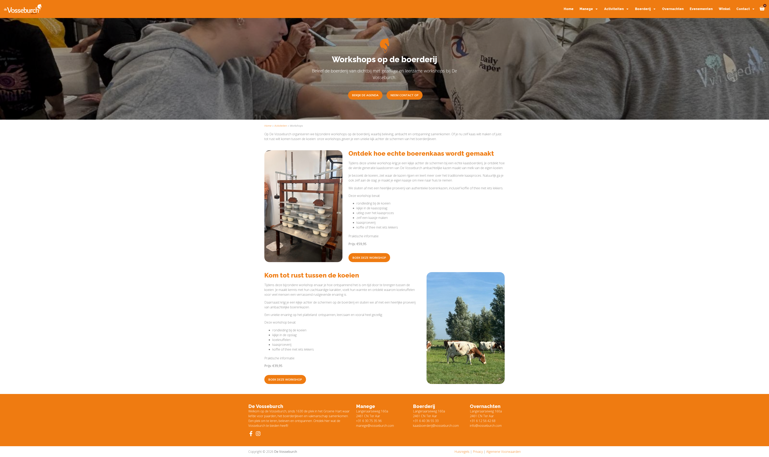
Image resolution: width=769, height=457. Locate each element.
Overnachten (673, 9)
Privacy (478, 451)
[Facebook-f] (251, 433)
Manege (586, 9)
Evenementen (701, 9)
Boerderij (643, 9)
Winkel (724, 9)
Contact (743, 9)
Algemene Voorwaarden (503, 451)
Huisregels (461, 451)
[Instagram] (258, 433)
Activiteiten (614, 9)
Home (569, 9)
